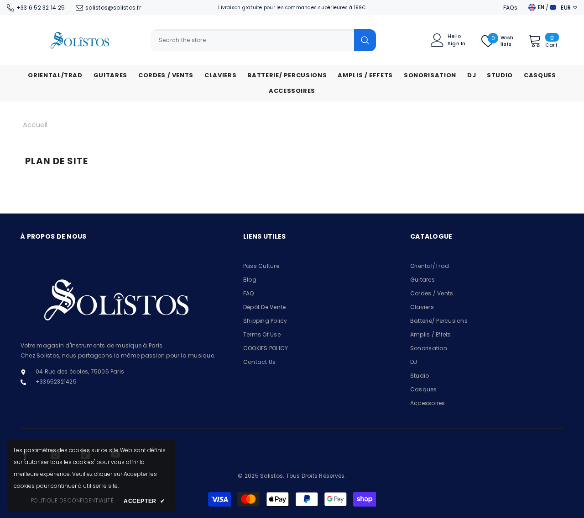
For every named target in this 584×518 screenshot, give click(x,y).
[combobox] (252, 40)
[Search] (263, 40)
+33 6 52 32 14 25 (40, 7)
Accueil (35, 124)
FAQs (510, 7)
